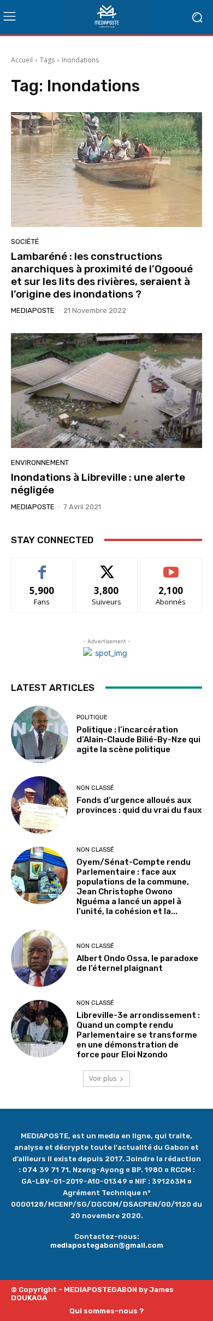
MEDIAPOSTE (33, 310)
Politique (92, 717)
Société (25, 241)
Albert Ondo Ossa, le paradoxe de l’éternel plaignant (137, 963)
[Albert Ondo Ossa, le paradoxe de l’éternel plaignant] (39, 958)
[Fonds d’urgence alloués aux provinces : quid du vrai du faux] (39, 805)
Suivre (107, 566)
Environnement (40, 462)
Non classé (95, 788)
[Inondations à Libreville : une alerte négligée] (106, 390)
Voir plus (102, 1078)
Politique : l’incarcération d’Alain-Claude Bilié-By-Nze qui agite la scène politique (138, 739)
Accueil (22, 60)
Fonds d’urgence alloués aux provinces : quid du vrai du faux (139, 810)
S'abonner (171, 566)
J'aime (42, 566)
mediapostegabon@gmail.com (106, 1245)
